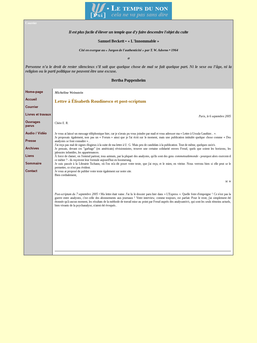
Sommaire (33, 163)
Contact (31, 171)
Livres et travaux (38, 114)
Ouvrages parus (32, 124)
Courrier (31, 107)
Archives (32, 148)
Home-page (34, 92)
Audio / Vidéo (36, 133)
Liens (29, 156)
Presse (30, 141)
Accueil (31, 99)
